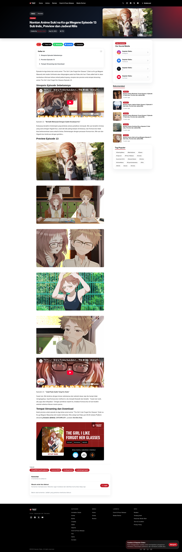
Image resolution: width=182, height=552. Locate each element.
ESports (73, 527)
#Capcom (119, 155)
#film (142, 162)
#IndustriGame (132, 159)
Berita (73, 518)
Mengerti (173, 544)
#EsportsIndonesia (132, 162)
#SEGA (118, 165)
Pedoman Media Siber (140, 518)
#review (139, 155)
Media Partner (81, 3)
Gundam (73, 540)
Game (73, 536)
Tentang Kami (138, 515)
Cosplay (73, 521)
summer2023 (55, 470)
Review (54, 3)
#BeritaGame (131, 152)
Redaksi (136, 512)
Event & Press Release (67, 3)
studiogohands (68, 470)
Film (72, 533)
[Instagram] (127, 3)
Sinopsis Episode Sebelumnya (51, 55)
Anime (47, 3)
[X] (134, 3)
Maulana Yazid (41, 31)
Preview (40, 13)
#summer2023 (120, 159)
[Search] (123, 3)
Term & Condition (139, 521)
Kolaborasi (147, 3)
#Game (140, 152)
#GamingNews (120, 152)
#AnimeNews (120, 162)
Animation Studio (76, 512)
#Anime (141, 159)
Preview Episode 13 (48, 59)
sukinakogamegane (82, 470)
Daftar (73, 524)
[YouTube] (137, 3)
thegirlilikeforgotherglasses (39, 470)
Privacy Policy (138, 524)
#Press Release (129, 155)
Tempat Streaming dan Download (52, 64)
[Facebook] (130, 3)
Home (41, 3)
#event (125, 165)
